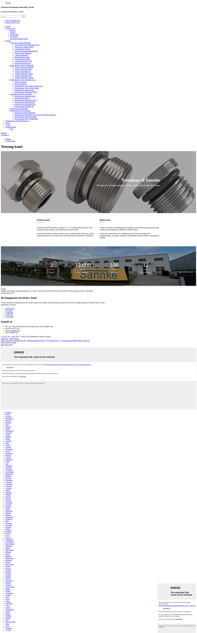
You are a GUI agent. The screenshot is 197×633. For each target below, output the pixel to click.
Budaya (13, 31)
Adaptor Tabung (20, 82)
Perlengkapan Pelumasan (19, 109)
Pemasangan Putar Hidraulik (25, 113)
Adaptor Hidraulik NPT (23, 76)
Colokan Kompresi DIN (23, 61)
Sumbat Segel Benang (23, 63)
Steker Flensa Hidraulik (23, 53)
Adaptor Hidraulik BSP (23, 70)
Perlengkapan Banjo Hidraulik (25, 117)
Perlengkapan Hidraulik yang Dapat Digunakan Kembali (35, 115)
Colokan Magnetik (21, 55)
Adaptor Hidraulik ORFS (24, 74)
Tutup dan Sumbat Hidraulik (20, 43)
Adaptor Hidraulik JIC (23, 72)
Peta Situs (4, 339)
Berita (7, 123)
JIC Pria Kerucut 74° (53, 341)
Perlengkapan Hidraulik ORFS (26, 100)
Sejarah (12, 33)
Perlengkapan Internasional (24, 90)
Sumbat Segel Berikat (22, 59)
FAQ (12, 129)
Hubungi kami (10, 127)
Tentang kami (10, 28)
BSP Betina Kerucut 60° (36, 341)
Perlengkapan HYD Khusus (20, 111)
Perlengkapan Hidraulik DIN (25, 96)
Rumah (8, 26)
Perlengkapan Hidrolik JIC (24, 107)
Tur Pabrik (14, 37)
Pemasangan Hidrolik (69, 341)
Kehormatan (14, 35)
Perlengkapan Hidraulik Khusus (17, 121)
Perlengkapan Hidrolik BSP (25, 102)
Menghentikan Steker (22, 57)
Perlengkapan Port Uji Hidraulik (26, 119)
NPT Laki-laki (6, 341)
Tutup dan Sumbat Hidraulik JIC (26, 51)
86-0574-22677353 (12, 23)
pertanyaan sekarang (8, 305)
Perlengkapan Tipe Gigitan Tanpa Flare (29, 86)
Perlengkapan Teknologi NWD (26, 92)
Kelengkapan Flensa (22, 98)
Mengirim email (6, 345)
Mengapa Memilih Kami (19, 39)
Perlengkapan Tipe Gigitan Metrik (27, 88)
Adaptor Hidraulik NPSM (24, 78)
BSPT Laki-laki (83, 341)
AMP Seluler (14, 339)
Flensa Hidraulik (21, 84)
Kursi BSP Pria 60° (19, 341)
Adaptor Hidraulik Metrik (24, 67)
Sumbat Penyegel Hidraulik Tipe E (27, 45)
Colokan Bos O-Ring (22, 49)
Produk (8, 41)
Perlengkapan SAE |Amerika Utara (22, 80)
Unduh (7, 125)
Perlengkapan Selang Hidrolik (21, 94)
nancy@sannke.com (12, 20)
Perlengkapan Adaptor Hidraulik (21, 65)
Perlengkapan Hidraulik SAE (25, 104)
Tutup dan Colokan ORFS (24, 47)
